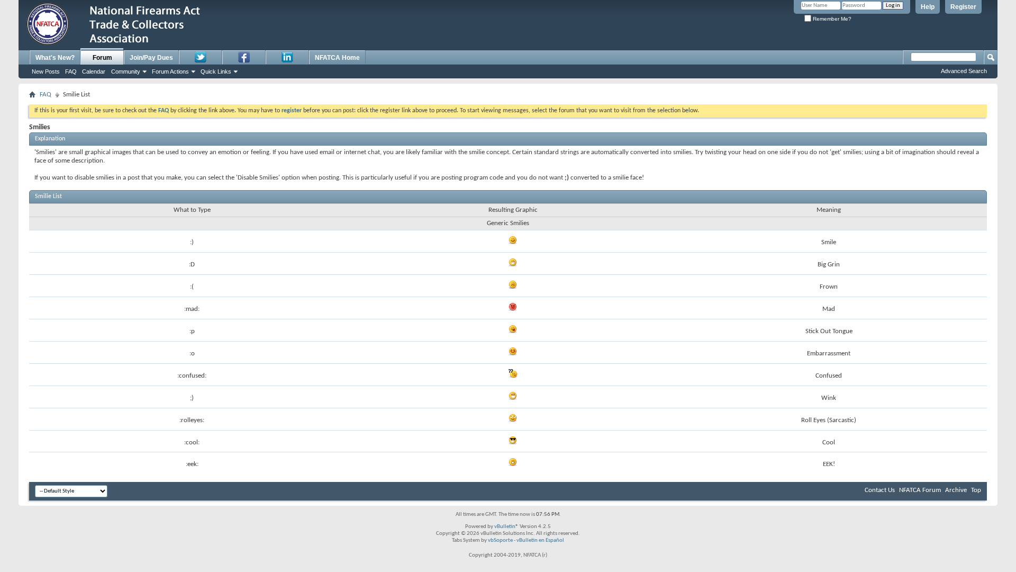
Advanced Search (964, 71)
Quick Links (216, 71)
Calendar (93, 71)
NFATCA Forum (920, 490)
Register (963, 7)
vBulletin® (506, 527)
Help (928, 7)
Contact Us (880, 490)
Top (976, 490)
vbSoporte (500, 540)
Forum (102, 57)
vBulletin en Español (540, 540)
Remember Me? (831, 19)
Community (125, 71)
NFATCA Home (337, 57)
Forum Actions (170, 71)
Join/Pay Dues (151, 57)
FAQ (71, 71)
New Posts (46, 71)
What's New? (55, 57)
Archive (956, 490)
